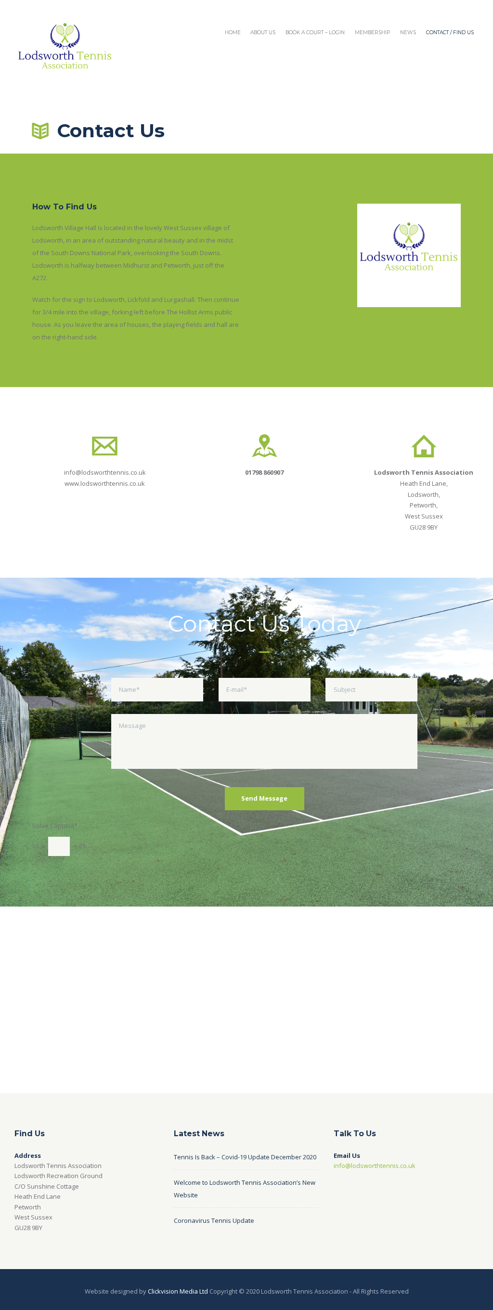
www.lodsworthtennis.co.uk (105, 483)
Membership (372, 32)
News (408, 32)
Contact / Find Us (450, 32)
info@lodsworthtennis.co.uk (105, 472)
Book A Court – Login (315, 32)
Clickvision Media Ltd (178, 1291)
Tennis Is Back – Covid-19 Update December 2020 (245, 1157)
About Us (262, 32)
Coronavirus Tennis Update (214, 1220)
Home (233, 32)
